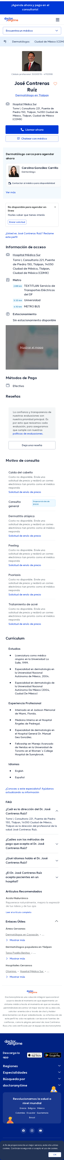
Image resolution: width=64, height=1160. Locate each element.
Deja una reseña (32, 445)
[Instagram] (32, 1130)
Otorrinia (11, 971)
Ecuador (31, 1112)
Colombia (20, 1112)
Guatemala (43, 1112)
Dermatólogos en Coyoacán (22, 934)
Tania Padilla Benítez (18, 952)
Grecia (23, 1108)
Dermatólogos (21, 41)
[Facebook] (23, 1130)
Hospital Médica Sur (32, 971)
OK (55, 1154)
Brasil (32, 1117)
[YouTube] (40, 1130)
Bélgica (32, 1108)
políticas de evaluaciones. (28, 433)
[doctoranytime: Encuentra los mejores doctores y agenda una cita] (5, 41)
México (40, 1108)
